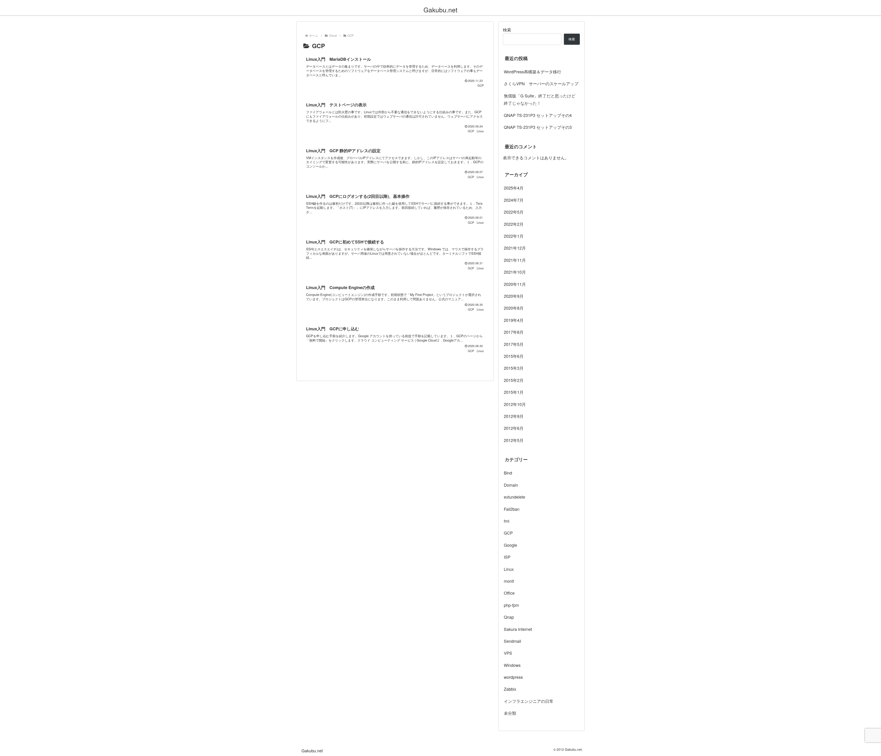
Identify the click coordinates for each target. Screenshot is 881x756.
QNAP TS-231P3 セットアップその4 (538, 115)
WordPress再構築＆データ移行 (532, 71)
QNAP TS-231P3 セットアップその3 (538, 127)
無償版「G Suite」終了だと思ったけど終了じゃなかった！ (539, 99)
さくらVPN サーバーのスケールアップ (541, 83)
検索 (507, 30)
